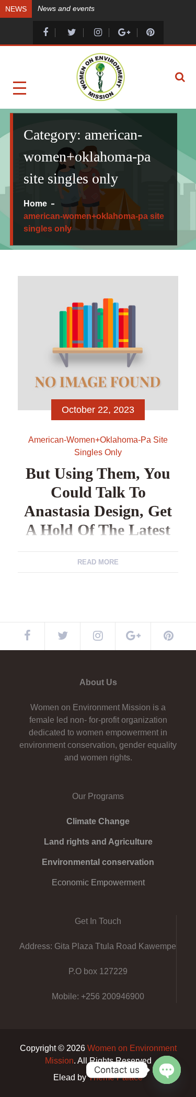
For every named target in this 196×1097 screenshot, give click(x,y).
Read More (98, 562)
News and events (66, 8)
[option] (112, 8)
